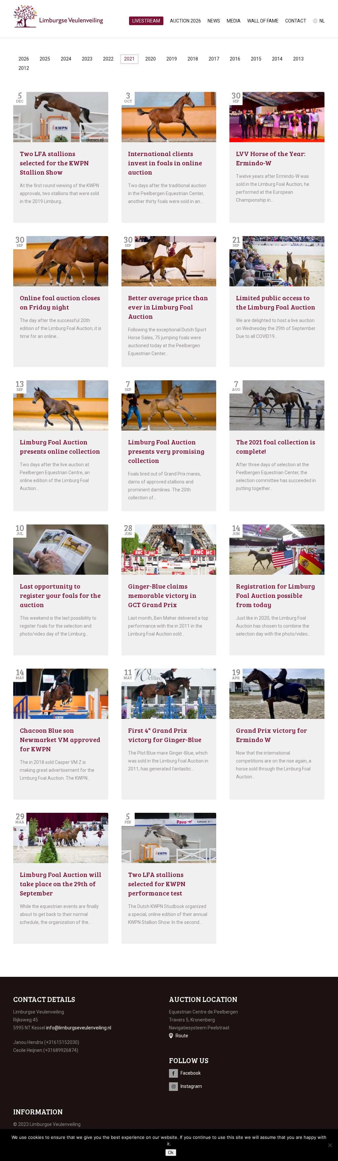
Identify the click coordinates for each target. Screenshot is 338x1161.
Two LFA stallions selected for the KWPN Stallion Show (54, 163)
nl (322, 20)
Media (234, 20)
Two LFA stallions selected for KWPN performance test (157, 883)
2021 (129, 59)
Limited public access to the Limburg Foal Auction (275, 302)
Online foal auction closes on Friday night (60, 302)
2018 (192, 59)
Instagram (191, 1086)
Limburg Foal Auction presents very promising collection (166, 451)
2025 (45, 59)
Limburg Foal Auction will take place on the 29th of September (60, 883)
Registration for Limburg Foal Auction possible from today (275, 595)
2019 (171, 59)
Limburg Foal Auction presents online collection (60, 446)
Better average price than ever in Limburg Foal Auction (168, 307)
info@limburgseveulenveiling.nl (78, 1027)
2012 (23, 68)
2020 (150, 59)
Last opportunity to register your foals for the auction (60, 595)
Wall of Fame (263, 20)
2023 (87, 59)
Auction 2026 (185, 20)
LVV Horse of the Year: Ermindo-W (270, 158)
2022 (108, 59)
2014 (277, 59)
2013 (298, 59)
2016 (235, 59)
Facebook (191, 1073)
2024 (66, 59)
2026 (23, 59)
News (214, 20)
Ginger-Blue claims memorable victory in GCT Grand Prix (162, 595)
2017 (214, 59)
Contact (295, 20)
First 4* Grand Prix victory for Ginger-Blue (164, 735)
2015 (256, 59)
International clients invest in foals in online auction (165, 163)
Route (182, 1035)
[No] (329, 1145)
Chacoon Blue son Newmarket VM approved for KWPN (60, 739)
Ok (171, 1152)
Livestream (146, 20)
